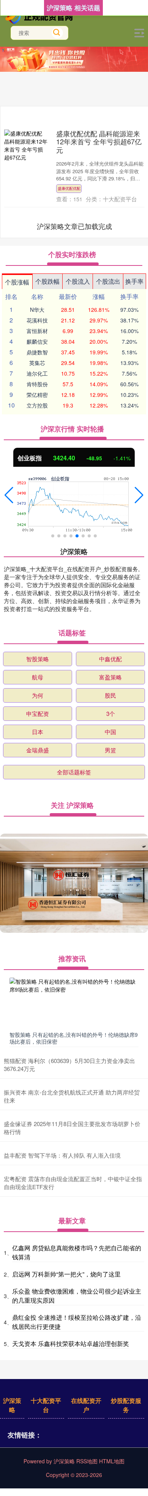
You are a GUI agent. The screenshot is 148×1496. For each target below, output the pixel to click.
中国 (110, 732)
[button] (9, 495)
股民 (110, 695)
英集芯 (37, 362)
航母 (37, 677)
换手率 (134, 281)
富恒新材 (37, 331)
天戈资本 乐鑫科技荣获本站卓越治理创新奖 (70, 1343)
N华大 (37, 309)
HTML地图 (111, 1461)
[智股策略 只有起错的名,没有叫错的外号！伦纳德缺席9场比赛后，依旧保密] (74, 1002)
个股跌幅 (47, 281)
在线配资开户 (86, 1405)
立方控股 (37, 405)
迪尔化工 (37, 373)
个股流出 (108, 281)
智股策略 (37, 659)
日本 (37, 732)
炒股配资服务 (126, 1405)
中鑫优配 (110, 659)
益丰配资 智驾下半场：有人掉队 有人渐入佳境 (62, 1155)
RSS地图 (87, 1461)
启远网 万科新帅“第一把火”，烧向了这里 (66, 1274)
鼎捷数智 (37, 352)
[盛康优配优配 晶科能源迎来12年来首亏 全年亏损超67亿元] (25, 145)
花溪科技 (37, 320)
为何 (37, 695)
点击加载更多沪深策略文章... (74, 226)
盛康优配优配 (69, 188)
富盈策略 (110, 677)
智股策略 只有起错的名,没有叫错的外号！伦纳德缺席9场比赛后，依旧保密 (73, 1038)
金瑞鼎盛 (37, 750)
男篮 (110, 750)
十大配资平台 (46, 1405)
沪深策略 (12, 1405)
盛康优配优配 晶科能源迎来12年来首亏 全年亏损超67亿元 (99, 141)
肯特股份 (37, 384)
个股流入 (78, 281)
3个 (110, 713)
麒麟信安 (37, 341)
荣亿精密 (37, 394)
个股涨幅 (17, 282)
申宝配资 (37, 713)
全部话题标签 (74, 772)
